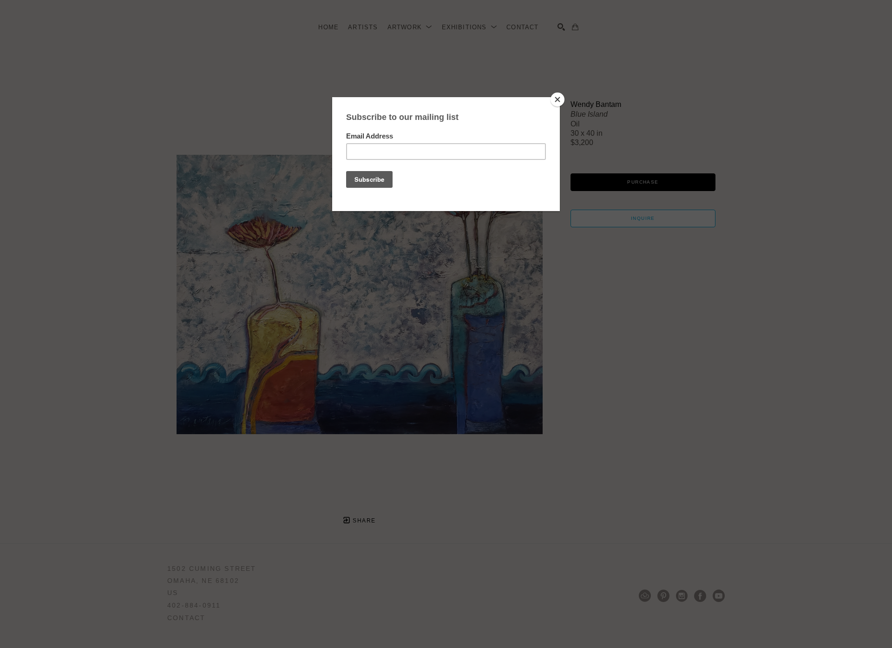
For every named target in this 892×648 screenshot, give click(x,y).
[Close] (557, 99)
